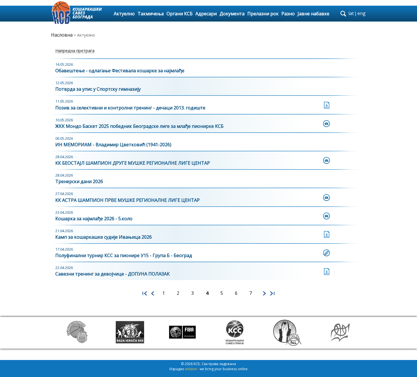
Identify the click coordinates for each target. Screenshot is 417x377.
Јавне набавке (313, 13)
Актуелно (124, 13)
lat (351, 13)
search (343, 13)
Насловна (62, 35)
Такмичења (151, 13)
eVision (191, 369)
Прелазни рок (263, 13)
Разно (288, 13)
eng (361, 13)
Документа (232, 13)
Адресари (206, 13)
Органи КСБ (180, 13)
